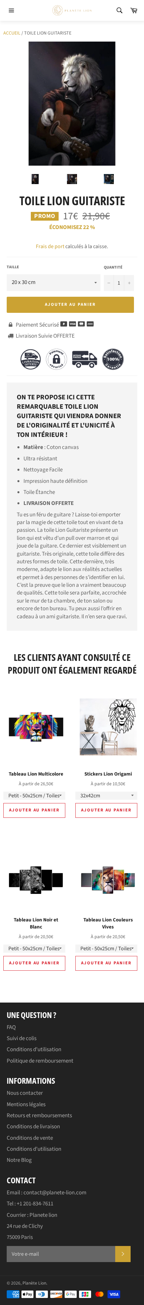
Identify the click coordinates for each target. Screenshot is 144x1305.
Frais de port (50, 246)
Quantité (113, 267)
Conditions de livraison (33, 1127)
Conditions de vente (30, 1138)
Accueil (11, 33)
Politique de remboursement (40, 1061)
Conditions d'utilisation (34, 1049)
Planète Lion (34, 1283)
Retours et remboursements (39, 1116)
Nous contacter (25, 1093)
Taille (13, 267)
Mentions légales (26, 1104)
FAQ (11, 1027)
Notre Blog (19, 1160)
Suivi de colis (22, 1038)
